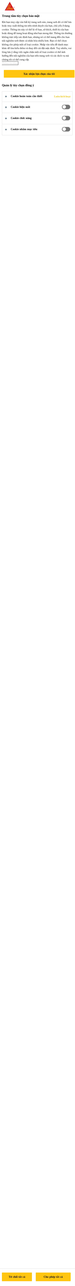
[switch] (66, 107)
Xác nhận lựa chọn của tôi (39, 73)
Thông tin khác (10, 63)
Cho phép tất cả (53, 1276)
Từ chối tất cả (17, 1276)
